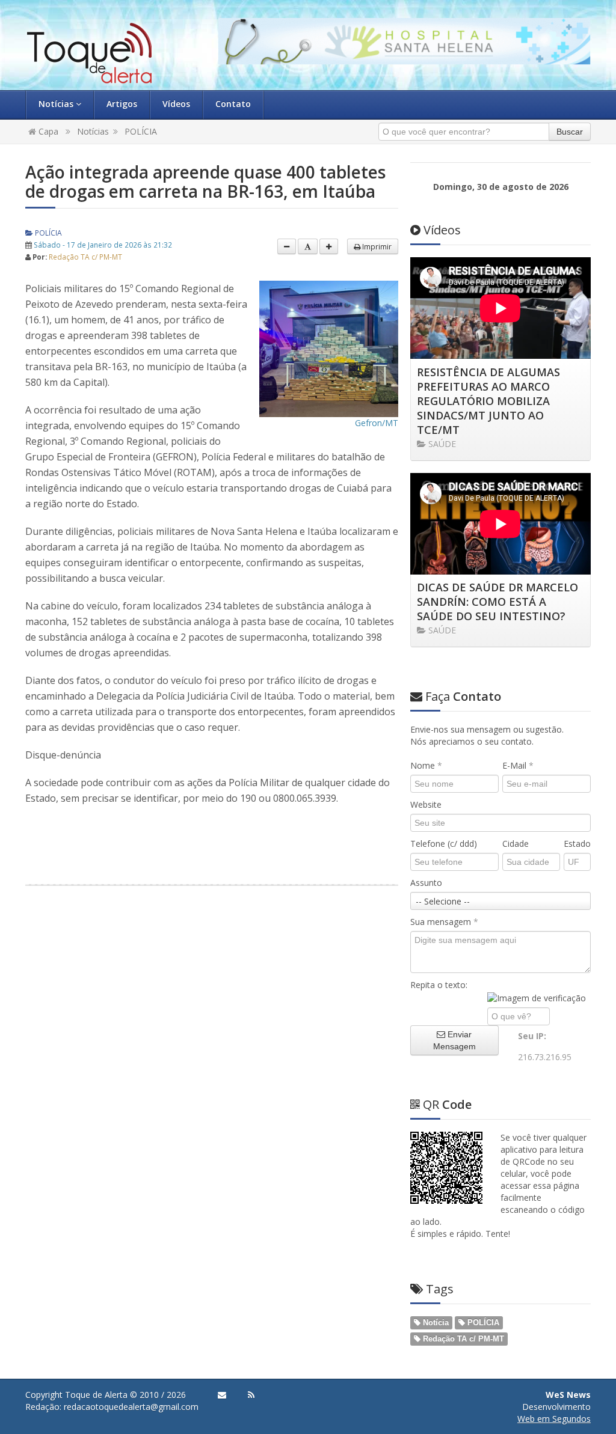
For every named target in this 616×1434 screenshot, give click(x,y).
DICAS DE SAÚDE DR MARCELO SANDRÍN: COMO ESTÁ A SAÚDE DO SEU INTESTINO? (497, 601)
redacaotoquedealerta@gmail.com (131, 1406)
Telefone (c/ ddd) (443, 843)
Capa (47, 131)
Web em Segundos (554, 1418)
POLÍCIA (141, 131)
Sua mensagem (444, 921)
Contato (233, 103)
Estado (577, 843)
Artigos (121, 103)
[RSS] (251, 1395)
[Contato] (222, 1395)
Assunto (426, 882)
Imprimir (376, 246)
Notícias (57, 103)
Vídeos (176, 103)
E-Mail (518, 765)
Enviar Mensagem (454, 1040)
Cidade (515, 843)
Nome (426, 765)
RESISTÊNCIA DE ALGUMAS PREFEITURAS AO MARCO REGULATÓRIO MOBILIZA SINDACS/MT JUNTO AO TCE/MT (488, 401)
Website (426, 804)
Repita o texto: (438, 984)
